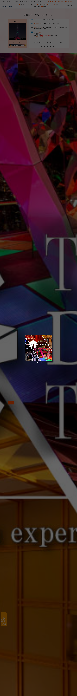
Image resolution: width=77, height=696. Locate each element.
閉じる (40, 362)
